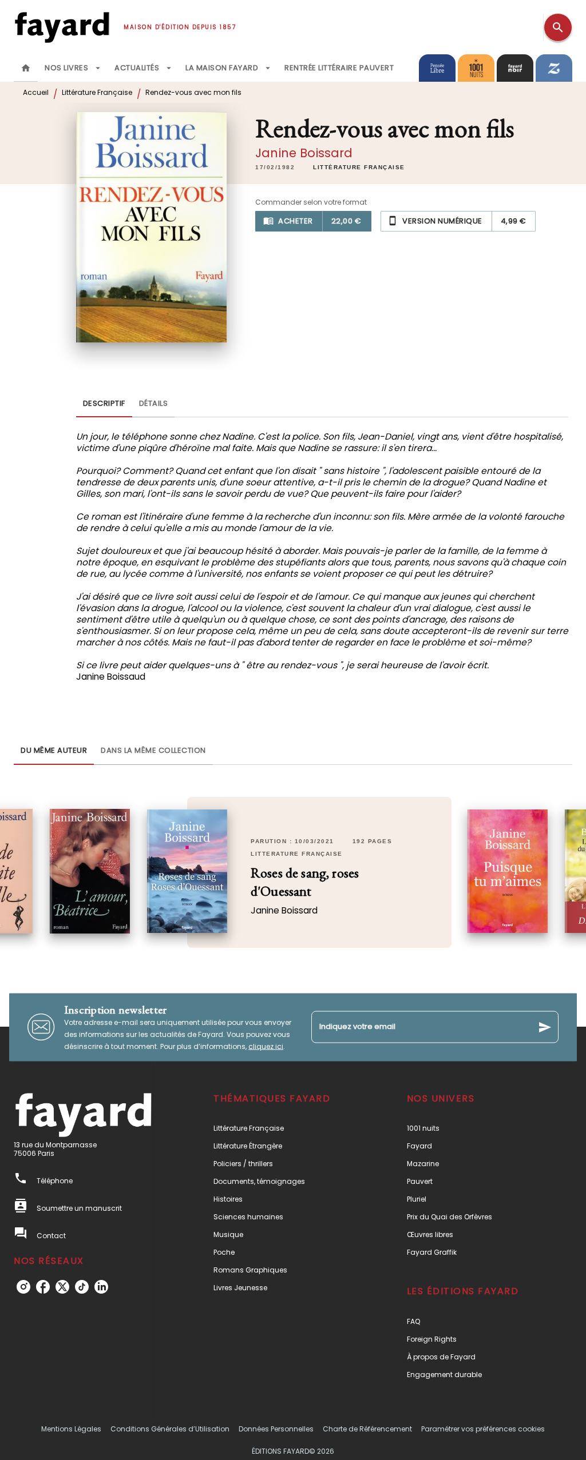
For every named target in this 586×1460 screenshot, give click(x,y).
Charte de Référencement (367, 1429)
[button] (359, 167)
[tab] (26, 68)
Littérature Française (97, 92)
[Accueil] (62, 27)
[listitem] (23, 1287)
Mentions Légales (71, 1429)
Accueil (36, 92)
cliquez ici (265, 1046)
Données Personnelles (276, 1429)
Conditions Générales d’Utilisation (169, 1429)
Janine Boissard (304, 153)
